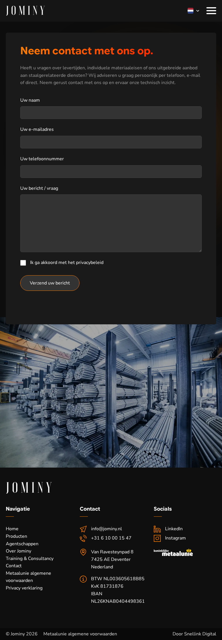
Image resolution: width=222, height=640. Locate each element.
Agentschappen (22, 544)
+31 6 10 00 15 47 (111, 538)
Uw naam (30, 100)
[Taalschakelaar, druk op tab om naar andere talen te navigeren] (190, 10)
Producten (16, 536)
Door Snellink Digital (194, 634)
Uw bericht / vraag (39, 188)
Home (12, 529)
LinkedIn (174, 529)
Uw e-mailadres (37, 129)
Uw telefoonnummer (42, 159)
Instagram (175, 538)
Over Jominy (18, 551)
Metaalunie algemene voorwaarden (28, 577)
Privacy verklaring (24, 588)
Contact (14, 566)
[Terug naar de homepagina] (25, 10)
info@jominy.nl (106, 529)
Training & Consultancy (29, 558)
